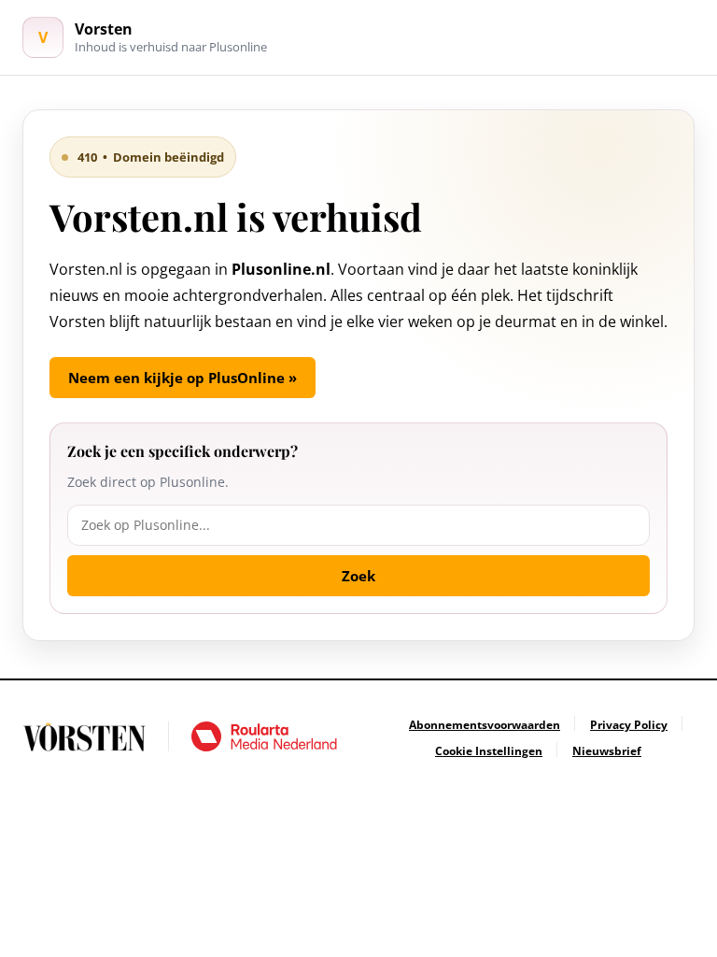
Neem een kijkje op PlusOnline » (182, 377)
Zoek (358, 575)
